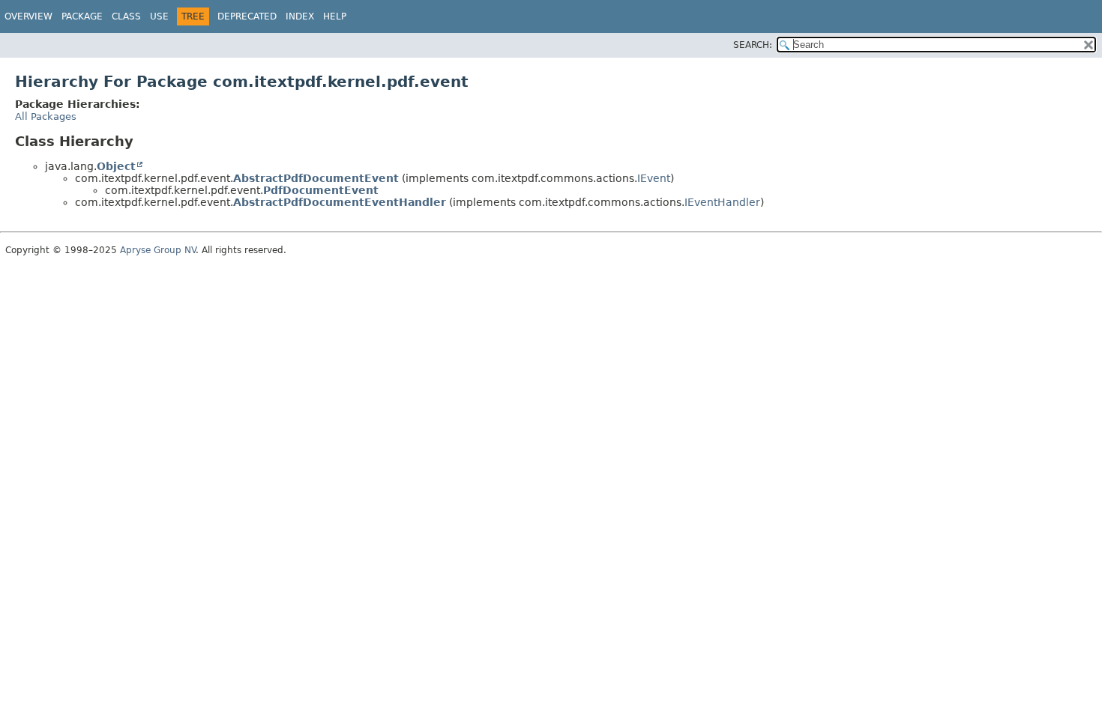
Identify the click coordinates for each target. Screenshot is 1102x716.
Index (300, 16)
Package (82, 16)
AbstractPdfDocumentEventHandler (339, 202)
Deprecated (247, 16)
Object (116, 166)
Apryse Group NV (158, 250)
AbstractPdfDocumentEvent (316, 178)
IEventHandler (722, 202)
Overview (28, 16)
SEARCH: (752, 45)
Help (334, 16)
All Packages (45, 116)
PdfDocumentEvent (321, 190)
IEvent (653, 178)
